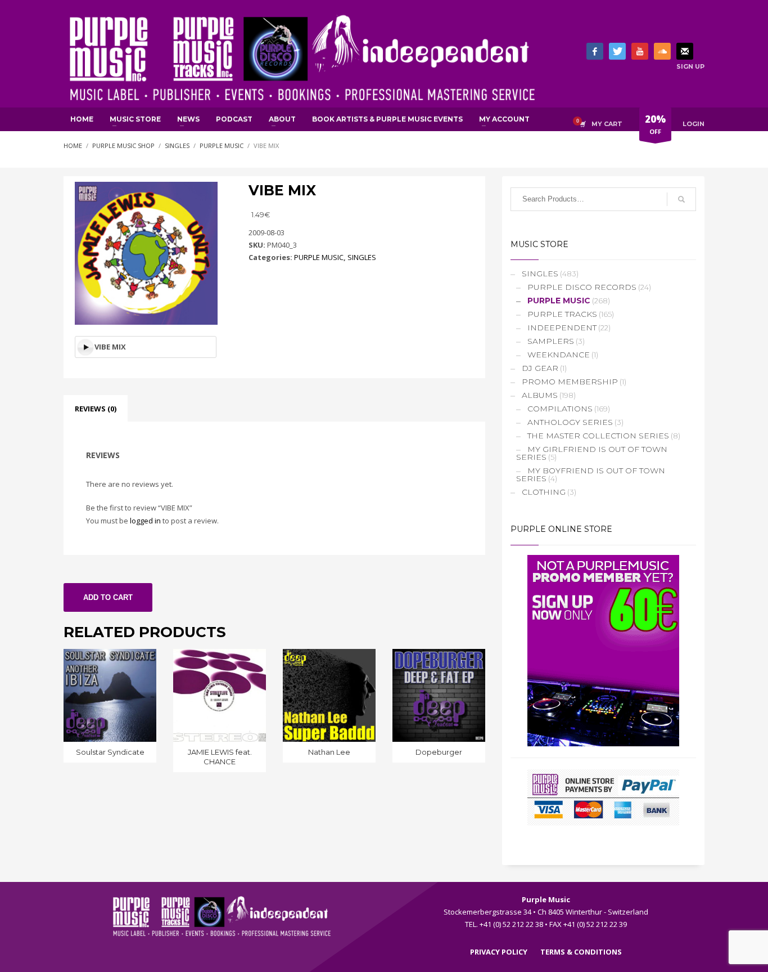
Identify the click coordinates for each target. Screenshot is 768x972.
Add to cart (108, 597)
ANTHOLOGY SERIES (570, 422)
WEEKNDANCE (558, 355)
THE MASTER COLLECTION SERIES (598, 436)
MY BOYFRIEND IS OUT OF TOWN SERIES (590, 474)
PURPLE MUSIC (319, 257)
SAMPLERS (550, 341)
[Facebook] (594, 51)
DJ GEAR (540, 368)
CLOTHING (544, 492)
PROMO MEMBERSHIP (570, 382)
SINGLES (361, 257)
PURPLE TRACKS (562, 314)
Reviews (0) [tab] (95, 409)
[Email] (684, 51)
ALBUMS (540, 395)
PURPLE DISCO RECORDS (581, 287)
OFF (655, 124)
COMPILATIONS (560, 409)
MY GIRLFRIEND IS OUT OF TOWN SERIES (591, 453)
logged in (145, 521)
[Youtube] (639, 51)
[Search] (681, 199)
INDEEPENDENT (562, 327)
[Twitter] (617, 51)
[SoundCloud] (662, 51)
